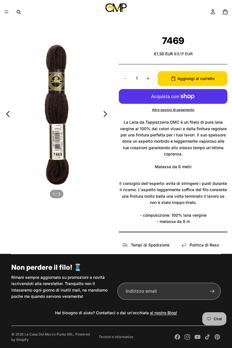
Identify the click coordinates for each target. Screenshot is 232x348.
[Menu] (6, 11)
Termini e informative (116, 337)
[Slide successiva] (106, 115)
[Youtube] (197, 337)
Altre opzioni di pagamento (173, 110)
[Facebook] (177, 337)
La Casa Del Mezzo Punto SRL (49, 334)
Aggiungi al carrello (195, 78)
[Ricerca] (18, 12)
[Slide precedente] (6, 115)
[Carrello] (225, 12)
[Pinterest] (217, 337)
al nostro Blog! (163, 312)
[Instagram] (187, 337)
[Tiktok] (207, 337)
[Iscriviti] (212, 291)
